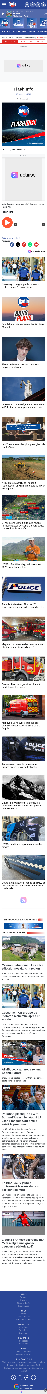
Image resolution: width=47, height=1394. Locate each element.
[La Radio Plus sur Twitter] (20, 1377)
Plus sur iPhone (23, 1351)
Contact (23, 1297)
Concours (23, 1333)
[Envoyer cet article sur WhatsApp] (29, 246)
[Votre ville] (27, 4)
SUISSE (40, 42)
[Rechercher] (37, 4)
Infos (32, 31)
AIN (31, 42)
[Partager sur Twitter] (17, 246)
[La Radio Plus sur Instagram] (33, 1377)
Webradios (23, 1344)
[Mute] (45, 14)
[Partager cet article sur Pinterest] (23, 246)
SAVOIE (23, 42)
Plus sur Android (23, 1354)
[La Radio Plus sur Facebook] (13, 1377)
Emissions (23, 1330)
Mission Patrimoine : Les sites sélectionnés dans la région (22, 966)
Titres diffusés (23, 1303)
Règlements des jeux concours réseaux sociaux (23, 1362)
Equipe (23, 1300)
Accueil (5, 31)
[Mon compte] (43, 4)
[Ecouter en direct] (32, 4)
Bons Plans (19, 31)
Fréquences (23, 1306)
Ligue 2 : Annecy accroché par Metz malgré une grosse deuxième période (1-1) (23, 1243)
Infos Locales (23, 1316)
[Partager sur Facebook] (11, 246)
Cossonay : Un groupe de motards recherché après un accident (21, 1016)
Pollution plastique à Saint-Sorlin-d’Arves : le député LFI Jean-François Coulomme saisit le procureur (22, 1119)
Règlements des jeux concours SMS (23, 1365)
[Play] (3, 13)
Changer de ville (41, 38)
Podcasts (23, 1341)
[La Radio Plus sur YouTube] (26, 1377)
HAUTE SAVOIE (10, 42)
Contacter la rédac (23, 1319)
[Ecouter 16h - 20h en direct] (23, 926)
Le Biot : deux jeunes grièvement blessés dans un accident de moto (21, 1186)
